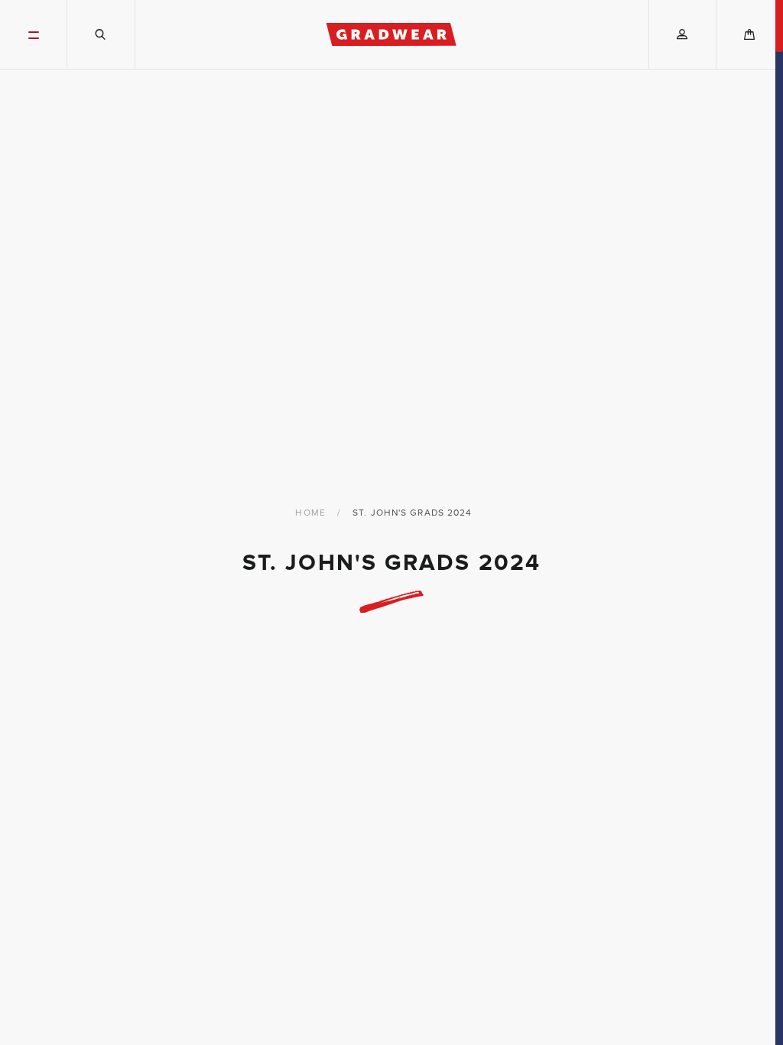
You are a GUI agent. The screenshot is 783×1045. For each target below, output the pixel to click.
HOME (310, 512)
